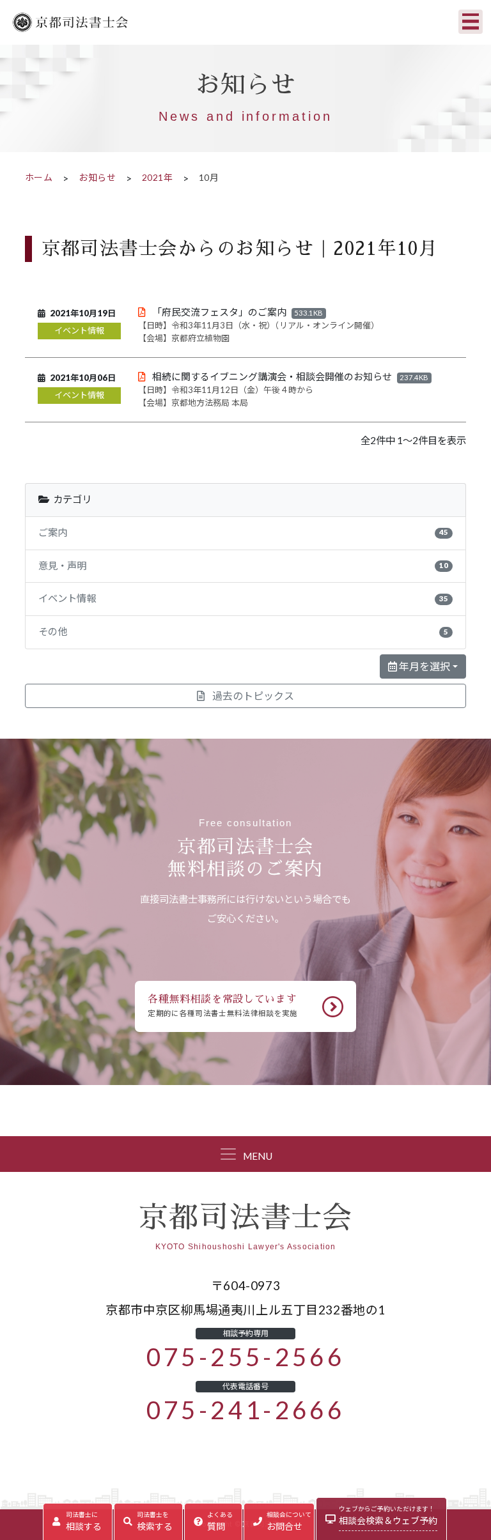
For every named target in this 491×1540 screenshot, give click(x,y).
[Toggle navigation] (470, 22)
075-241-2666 (245, 1410)
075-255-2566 (245, 1357)
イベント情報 (79, 331)
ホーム (38, 177)
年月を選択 (423, 666)
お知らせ (97, 177)
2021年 (157, 177)
